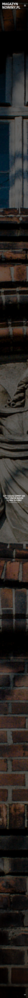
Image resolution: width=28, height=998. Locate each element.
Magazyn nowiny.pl (11, 5)
